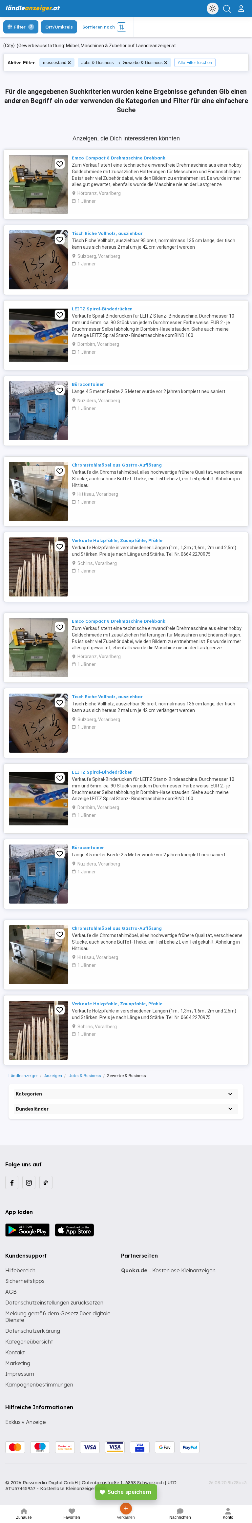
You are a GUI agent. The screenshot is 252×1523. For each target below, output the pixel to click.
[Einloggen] (242, 6)
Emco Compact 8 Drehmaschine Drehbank (118, 157)
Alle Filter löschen (195, 62)
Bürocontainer (88, 384)
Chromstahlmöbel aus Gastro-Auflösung (117, 465)
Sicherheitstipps (25, 1281)
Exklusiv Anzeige (25, 1422)
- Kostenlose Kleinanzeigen (168, 1270)
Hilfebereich (20, 1270)
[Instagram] (29, 1182)
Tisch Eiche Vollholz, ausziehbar (107, 233)
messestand (54, 62)
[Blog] (46, 1182)
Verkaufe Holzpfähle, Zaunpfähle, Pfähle (117, 540)
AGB (11, 1291)
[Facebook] (12, 1182)
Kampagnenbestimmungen (39, 1384)
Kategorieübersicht (29, 1341)
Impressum (19, 1373)
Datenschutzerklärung (32, 1330)
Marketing (17, 1363)
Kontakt (15, 1352)
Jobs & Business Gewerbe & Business (122, 62)
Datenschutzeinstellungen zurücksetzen (54, 1302)
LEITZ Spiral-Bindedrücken (102, 308)
